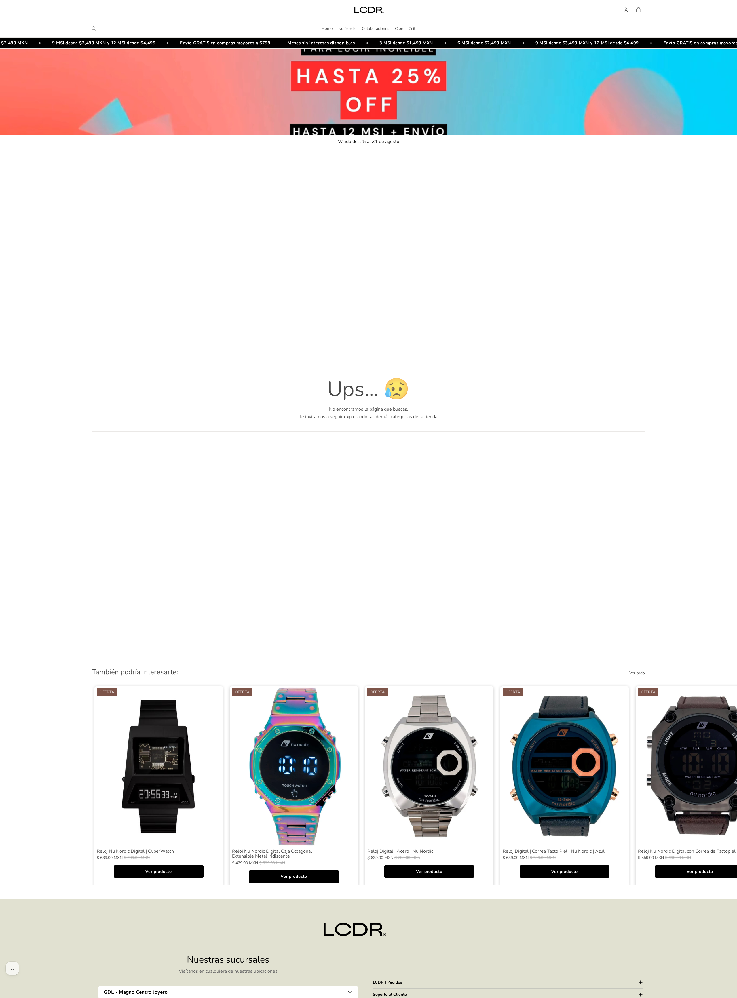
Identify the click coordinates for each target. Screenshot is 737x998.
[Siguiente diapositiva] (638, 784)
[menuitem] (327, 28)
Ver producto (158, 871)
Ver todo (637, 673)
